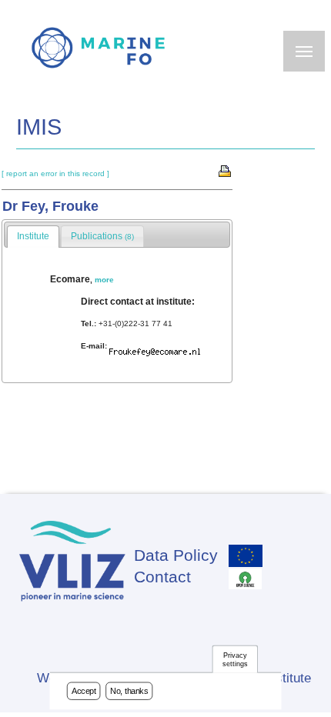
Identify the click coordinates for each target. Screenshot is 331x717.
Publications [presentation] (102, 236)
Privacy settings (234, 660)
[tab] (33, 236)
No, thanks (129, 690)
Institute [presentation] (33, 236)
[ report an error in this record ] (55, 173)
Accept (84, 690)
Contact (162, 576)
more (104, 279)
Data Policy (176, 555)
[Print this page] (225, 170)
